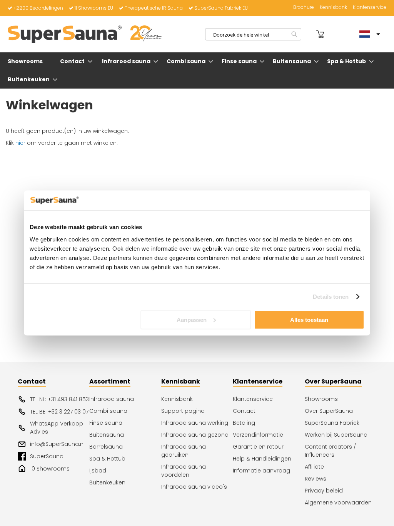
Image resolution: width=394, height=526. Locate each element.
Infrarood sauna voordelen (183, 471)
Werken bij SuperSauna (336, 435)
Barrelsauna (106, 447)
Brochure (303, 7)
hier (20, 143)
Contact (244, 411)
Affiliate (314, 467)
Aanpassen (192, 319)
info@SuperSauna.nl (57, 444)
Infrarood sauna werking (194, 423)
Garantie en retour (258, 447)
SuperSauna (46, 456)
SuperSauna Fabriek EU (221, 8)
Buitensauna (106, 435)
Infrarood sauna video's (194, 487)
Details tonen (331, 296)
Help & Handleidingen (262, 458)
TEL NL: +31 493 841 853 (59, 399)
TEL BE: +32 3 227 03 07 (59, 411)
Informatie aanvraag (261, 470)
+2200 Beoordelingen (38, 8)
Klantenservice (369, 7)
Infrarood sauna (111, 399)
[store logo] (85, 34)
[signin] (310, 34)
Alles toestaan (309, 319)
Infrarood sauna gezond (195, 435)
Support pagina (183, 411)
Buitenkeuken (107, 482)
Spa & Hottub (107, 458)
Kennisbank (333, 7)
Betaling (244, 423)
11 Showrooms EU (94, 8)
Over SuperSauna (329, 411)
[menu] (197, 70)
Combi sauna (108, 411)
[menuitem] (26, 61)
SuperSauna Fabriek (332, 423)
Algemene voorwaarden (338, 502)
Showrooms (321, 399)
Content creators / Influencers (330, 451)
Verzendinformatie (258, 435)
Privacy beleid (324, 490)
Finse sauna (105, 423)
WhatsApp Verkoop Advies (56, 428)
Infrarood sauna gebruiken (183, 451)
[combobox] (253, 34)
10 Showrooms (50, 468)
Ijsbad (97, 470)
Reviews (315, 478)
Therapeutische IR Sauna (154, 8)
